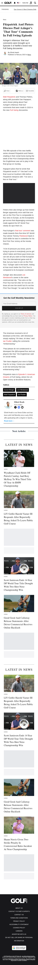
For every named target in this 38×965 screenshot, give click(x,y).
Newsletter (31, 90)
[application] (19, 192)
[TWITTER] (16, 407)
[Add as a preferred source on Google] (19, 948)
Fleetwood (23, 236)
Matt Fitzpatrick (9, 97)
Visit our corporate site (28, 957)
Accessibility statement (19, 924)
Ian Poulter (7, 341)
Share (7, 90)
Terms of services (26, 314)
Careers (19, 931)
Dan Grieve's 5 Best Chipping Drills (25, 9)
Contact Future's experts (19, 911)
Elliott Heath (14, 52)
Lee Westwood (22, 390)
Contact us (19, 914)
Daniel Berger (9, 390)
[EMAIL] (23, 407)
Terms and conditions (19, 918)
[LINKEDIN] (19, 407)
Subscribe (25, 3)
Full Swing (14, 110)
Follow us (20, 90)
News (4, 19)
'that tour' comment (22, 231)
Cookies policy (19, 928)
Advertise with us (19, 934)
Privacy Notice (28, 316)
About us (19, 908)
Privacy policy (19, 921)
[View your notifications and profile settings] (15, 3)
